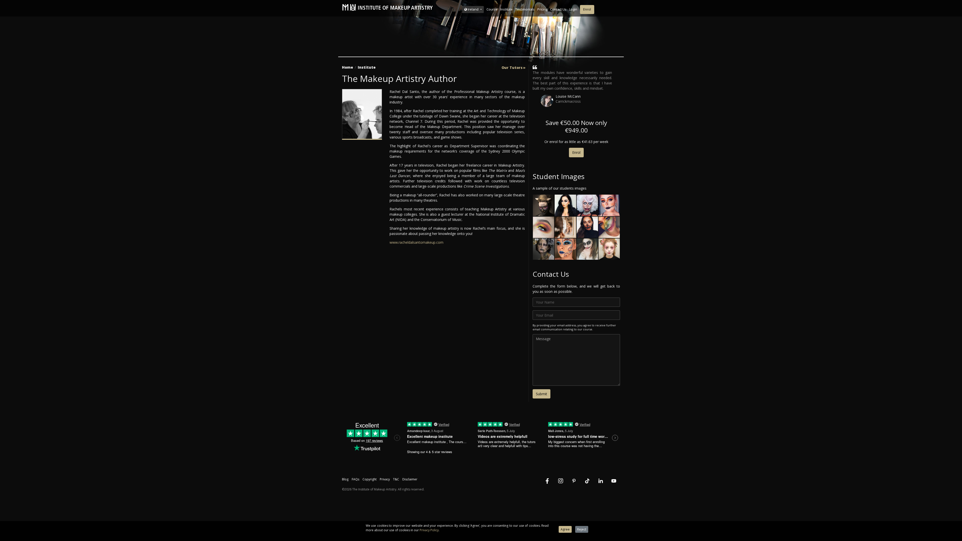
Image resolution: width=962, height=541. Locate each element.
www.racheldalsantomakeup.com (416, 242)
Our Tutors (512, 68)
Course (492, 9)
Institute (506, 9)
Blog (345, 479)
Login (573, 9)
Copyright (370, 479)
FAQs (355, 479)
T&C (396, 479)
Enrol (587, 9)
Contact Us (558, 9)
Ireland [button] (473, 9)
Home (347, 67)
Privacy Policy (429, 530)
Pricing (542, 9)
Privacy (385, 479)
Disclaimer (409, 479)
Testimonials (525, 9)
